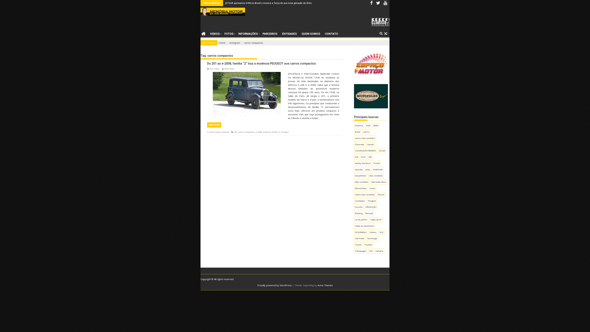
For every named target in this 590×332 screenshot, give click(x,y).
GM (370, 157)
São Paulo (359, 238)
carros (366, 131)
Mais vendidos (362, 182)
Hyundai (359, 169)
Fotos (229, 33)
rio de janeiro (361, 219)
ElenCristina (229, 68)
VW (370, 251)
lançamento (360, 175)
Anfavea (359, 125)
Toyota (358, 244)
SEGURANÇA (360, 232)
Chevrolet (359, 144)
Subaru (373, 232)
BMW (376, 125)
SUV (381, 232)
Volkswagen (360, 251)
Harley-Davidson (363, 163)
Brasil (357, 131)
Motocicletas (361, 188)
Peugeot (285, 132)
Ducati (382, 150)
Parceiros (270, 33)
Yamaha (379, 251)
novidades (360, 201)
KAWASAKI (378, 169)
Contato (331, 33)
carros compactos (246, 132)
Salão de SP (376, 219)
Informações (248, 33)
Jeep (368, 169)
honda (377, 163)
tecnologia (372, 238)
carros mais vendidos (365, 138)
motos (373, 188)
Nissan (381, 194)
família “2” (276, 132)
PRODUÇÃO (371, 207)
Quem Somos (311, 33)
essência (266, 132)
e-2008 (259, 132)
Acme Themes (325, 285)
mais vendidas (376, 175)
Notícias (225, 132)
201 (235, 132)
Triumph (368, 244)
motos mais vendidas (365, 194)
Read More (214, 125)
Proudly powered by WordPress (274, 285)
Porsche (359, 207)
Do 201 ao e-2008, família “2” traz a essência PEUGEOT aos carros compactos (261, 63)
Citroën (370, 144)
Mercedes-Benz (379, 182)
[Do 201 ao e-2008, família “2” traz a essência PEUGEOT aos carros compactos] (246, 73)
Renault (369, 213)
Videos (215, 33)
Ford (363, 157)
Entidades (289, 33)
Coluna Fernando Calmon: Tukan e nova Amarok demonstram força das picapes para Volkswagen (278, 3)
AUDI (368, 125)
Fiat (356, 157)
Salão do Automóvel (364, 226)
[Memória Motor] (203, 33)
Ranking (358, 213)
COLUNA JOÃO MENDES (365, 150)
